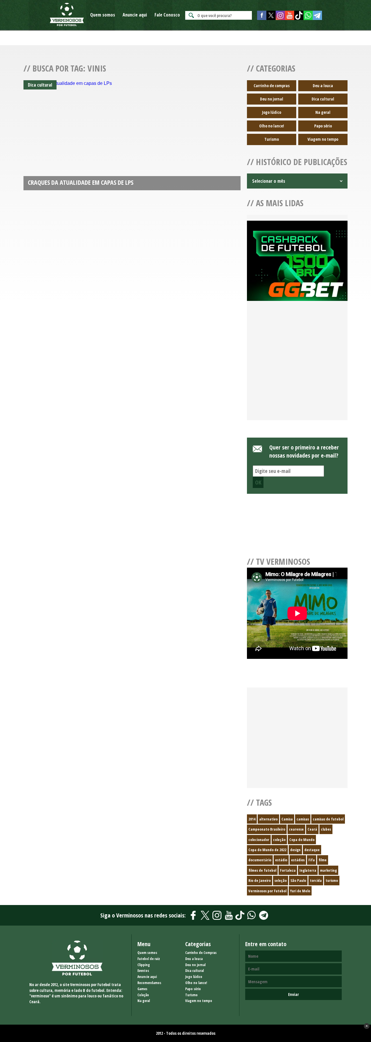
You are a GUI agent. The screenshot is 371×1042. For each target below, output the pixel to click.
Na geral (322, 112)
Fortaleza (288, 870)
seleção (280, 880)
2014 (251, 819)
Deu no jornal (271, 99)
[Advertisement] (297, 367)
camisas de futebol (328, 819)
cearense (296, 829)
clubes (326, 829)
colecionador (258, 839)
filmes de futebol (262, 870)
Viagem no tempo (323, 139)
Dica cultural (323, 99)
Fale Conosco (167, 15)
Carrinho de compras (272, 85)
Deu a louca (323, 85)
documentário (259, 859)
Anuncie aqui (135, 15)
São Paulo (298, 880)
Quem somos (102, 15)
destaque (312, 849)
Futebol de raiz (148, 958)
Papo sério (323, 126)
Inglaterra (307, 870)
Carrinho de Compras (201, 952)
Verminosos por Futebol (267, 890)
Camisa (287, 819)
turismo (331, 880)
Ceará (312, 829)
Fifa (311, 859)
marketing (328, 870)
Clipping (143, 964)
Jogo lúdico (271, 112)
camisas (303, 819)
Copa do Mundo (301, 839)
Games (142, 988)
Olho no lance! (271, 126)
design (295, 849)
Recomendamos (149, 982)
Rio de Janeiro (259, 880)
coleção (279, 839)
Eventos (143, 970)
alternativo (268, 819)
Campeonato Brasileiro (266, 829)
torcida (316, 880)
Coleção (143, 994)
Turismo (271, 139)
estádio (281, 859)
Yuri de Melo (300, 890)
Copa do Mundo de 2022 (267, 849)
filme (323, 859)
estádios (298, 859)
